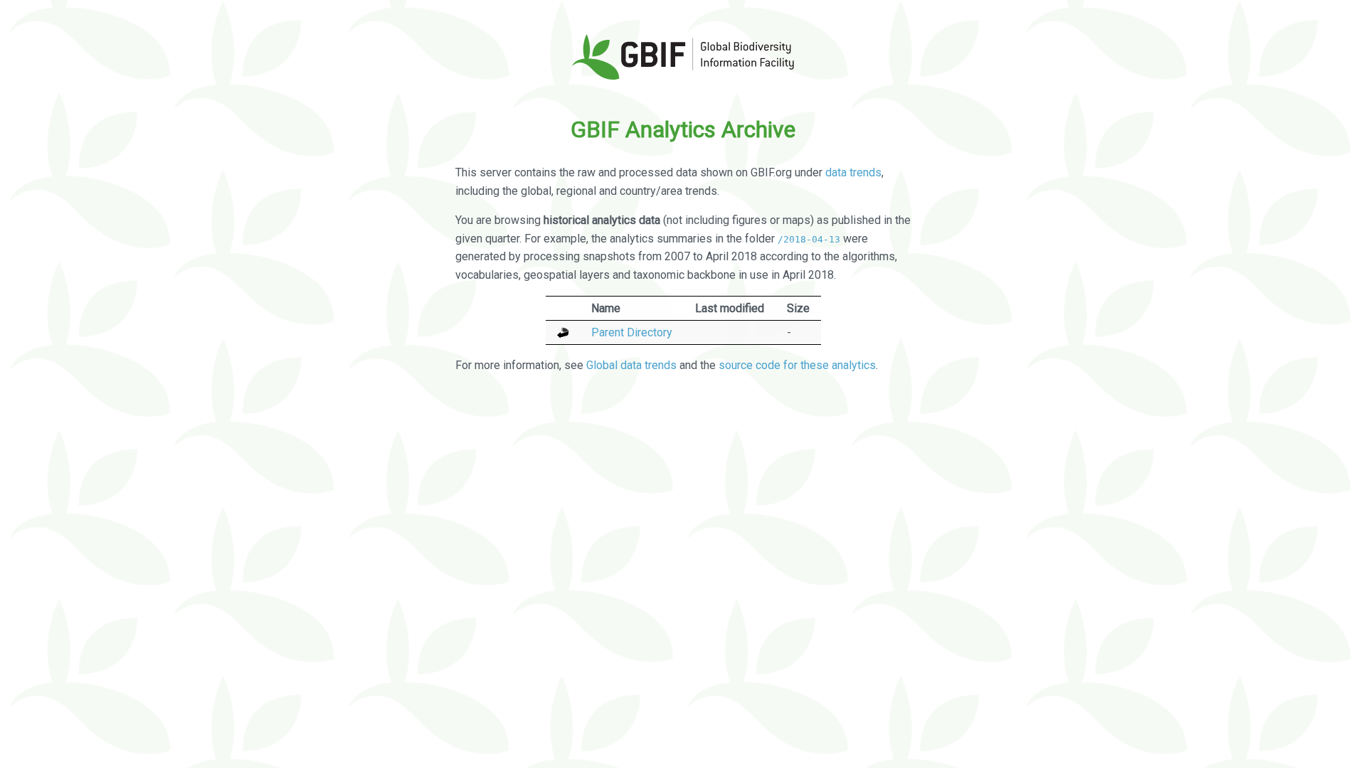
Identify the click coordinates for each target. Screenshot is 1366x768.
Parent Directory (631, 332)
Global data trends (631, 365)
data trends (853, 172)
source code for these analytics (797, 365)
